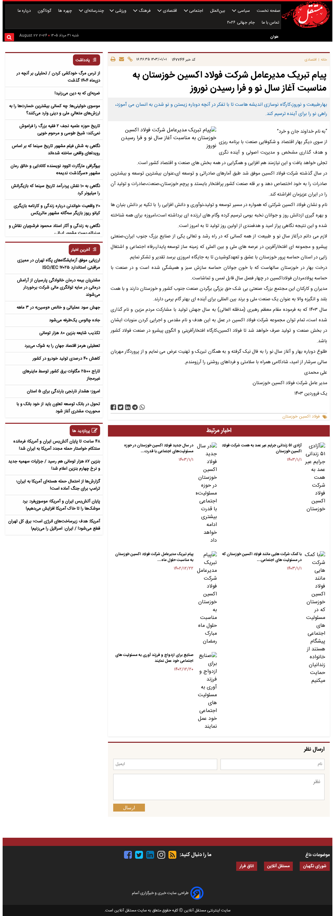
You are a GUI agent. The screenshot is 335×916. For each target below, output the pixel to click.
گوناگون (45, 11)
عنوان (274, 37)
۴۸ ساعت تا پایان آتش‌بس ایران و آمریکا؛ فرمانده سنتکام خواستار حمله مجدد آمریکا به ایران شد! (56, 445)
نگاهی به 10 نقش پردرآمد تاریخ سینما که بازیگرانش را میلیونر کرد (55, 189)
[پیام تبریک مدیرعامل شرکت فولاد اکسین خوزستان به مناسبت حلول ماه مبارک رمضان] (206, 598)
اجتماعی (196, 11)
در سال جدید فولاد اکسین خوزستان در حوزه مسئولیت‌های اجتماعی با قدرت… (158, 448)
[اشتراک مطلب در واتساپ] (142, 407)
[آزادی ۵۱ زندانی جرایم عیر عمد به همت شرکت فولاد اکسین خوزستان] (314, 477)
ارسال (129, 807)
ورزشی (121, 11)
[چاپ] (113, 60)
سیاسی (243, 11)
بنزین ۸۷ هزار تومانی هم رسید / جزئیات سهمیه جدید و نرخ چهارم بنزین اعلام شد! (54, 465)
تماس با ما (271, 22)
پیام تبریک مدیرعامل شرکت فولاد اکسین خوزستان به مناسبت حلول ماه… (154, 557)
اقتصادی (170, 11)
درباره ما (25, 11)
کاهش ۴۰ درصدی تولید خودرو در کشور (66, 358)
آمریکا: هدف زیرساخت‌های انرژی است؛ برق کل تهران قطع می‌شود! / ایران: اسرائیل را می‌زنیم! (54, 525)
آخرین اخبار (80, 250)
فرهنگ (144, 11)
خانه (324, 60)
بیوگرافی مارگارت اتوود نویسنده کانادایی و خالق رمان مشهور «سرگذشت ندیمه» (55, 169)
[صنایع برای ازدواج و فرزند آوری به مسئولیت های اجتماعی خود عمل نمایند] (206, 691)
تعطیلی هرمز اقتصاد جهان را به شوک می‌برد (62, 345)
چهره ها (65, 11)
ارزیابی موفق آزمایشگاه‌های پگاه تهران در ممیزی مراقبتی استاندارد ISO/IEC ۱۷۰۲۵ (58, 264)
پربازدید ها (81, 431)
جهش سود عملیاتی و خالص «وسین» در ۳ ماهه (58, 307)
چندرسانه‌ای (93, 11)
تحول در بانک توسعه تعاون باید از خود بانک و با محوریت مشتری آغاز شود (58, 408)
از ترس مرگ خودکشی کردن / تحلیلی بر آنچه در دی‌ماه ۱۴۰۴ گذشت (58, 77)
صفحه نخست (268, 11)
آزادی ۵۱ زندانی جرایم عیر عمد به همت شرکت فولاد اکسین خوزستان (262, 448)
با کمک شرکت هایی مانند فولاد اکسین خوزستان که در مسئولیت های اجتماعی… (262, 557)
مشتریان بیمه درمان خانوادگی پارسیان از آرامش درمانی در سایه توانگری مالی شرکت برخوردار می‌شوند (58, 287)
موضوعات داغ (317, 855)
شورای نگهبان (314, 866)
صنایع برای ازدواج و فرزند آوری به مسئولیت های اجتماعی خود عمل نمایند (154, 658)
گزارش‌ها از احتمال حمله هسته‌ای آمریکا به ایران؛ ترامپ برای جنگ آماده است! (58, 485)
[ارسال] (120, 60)
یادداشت (83, 60)
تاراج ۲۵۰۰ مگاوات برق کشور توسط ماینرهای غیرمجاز (61, 375)
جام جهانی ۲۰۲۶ (241, 22)
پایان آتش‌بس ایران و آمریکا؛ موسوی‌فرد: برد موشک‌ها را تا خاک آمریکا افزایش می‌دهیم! (61, 505)
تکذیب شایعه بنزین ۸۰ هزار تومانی (69, 333)
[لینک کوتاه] (129, 60)
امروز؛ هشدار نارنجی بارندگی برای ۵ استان (63, 391)
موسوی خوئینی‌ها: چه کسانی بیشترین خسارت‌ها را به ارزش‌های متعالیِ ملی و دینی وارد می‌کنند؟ (54, 110)
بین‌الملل (218, 11)
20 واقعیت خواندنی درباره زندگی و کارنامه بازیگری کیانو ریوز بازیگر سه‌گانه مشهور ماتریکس (57, 209)
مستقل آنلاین (278, 866)
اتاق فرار (246, 866)
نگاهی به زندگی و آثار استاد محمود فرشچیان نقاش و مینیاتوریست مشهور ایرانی (54, 229)
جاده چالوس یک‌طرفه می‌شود (74, 320)
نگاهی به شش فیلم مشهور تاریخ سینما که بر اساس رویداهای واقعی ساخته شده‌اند (56, 149)
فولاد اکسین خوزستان (301, 417)
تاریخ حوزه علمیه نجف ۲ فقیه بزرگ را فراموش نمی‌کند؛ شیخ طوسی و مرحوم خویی (59, 129)
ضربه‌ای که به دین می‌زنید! (77, 93)
